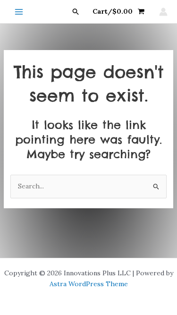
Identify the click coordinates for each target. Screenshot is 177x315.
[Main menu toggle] (18, 11)
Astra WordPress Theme (89, 284)
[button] (76, 12)
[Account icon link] (163, 12)
